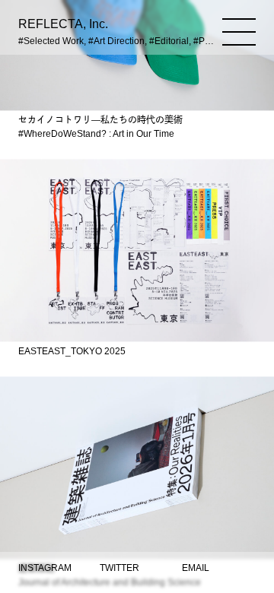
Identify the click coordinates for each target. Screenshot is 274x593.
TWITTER (119, 568)
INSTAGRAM (45, 568)
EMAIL (195, 568)
